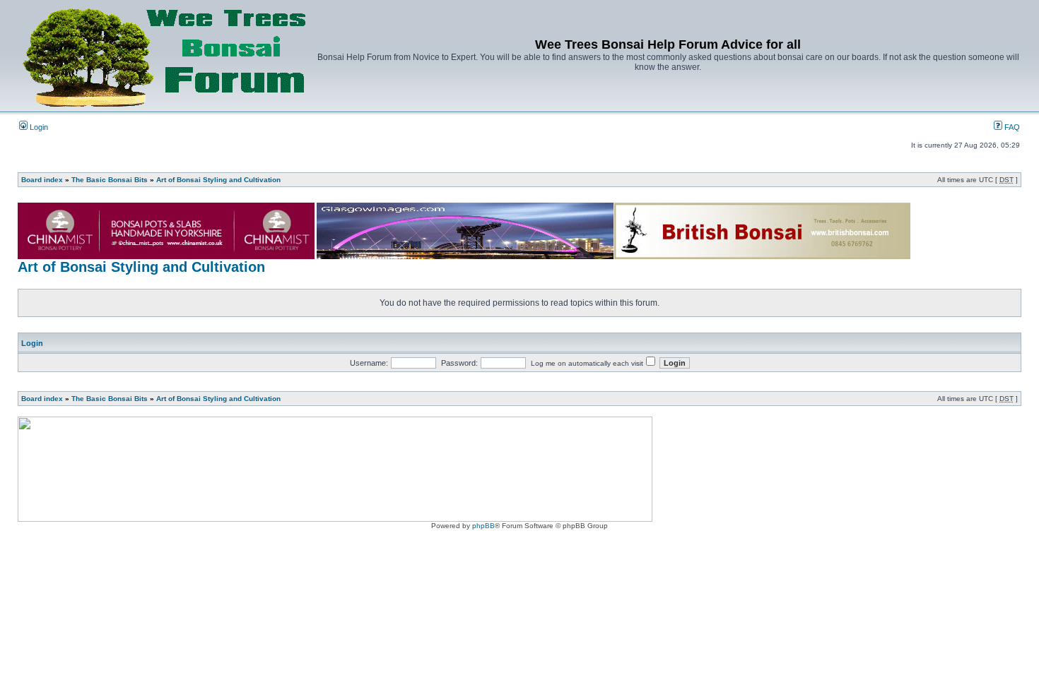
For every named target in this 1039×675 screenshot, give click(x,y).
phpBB (483, 526)
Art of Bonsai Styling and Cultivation (218, 180)
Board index (42, 180)
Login (38, 127)
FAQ (1011, 127)
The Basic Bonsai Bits (109, 180)
